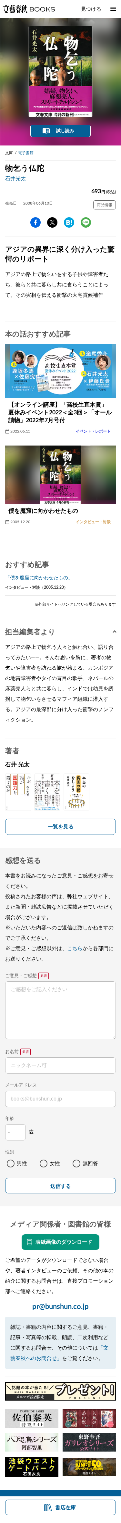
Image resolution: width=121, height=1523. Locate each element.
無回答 (90, 1163)
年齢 (9, 1118)
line (86, 222)
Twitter (52, 222)
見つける (91, 9)
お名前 (12, 1052)
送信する (60, 1186)
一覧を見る (61, 826)
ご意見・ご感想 (21, 976)
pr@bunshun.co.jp (60, 1306)
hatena (69, 222)
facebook (35, 222)
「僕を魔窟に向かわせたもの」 (39, 577)
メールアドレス (21, 1085)
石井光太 (15, 178)
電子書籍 (26, 153)
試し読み (65, 131)
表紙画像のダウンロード (63, 1242)
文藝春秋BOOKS (29, 9)
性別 (9, 1152)
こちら (75, 948)
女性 (55, 1163)
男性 (22, 1163)
